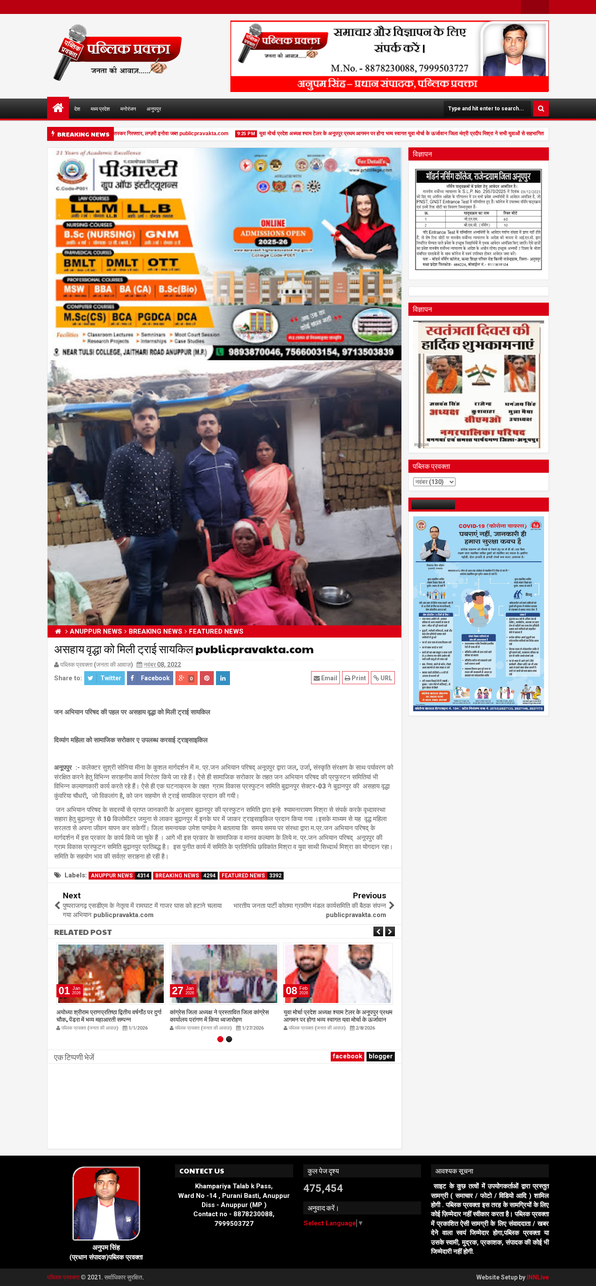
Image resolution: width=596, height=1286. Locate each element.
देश (77, 108)
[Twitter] (542, 7)
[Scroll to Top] (583, 1273)
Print (358, 678)
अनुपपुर (154, 108)
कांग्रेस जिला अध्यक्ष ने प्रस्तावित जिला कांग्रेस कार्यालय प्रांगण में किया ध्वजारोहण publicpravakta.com (219, 1019)
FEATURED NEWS (251, 876)
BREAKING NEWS (185, 876)
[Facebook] (528, 7)
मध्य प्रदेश (100, 108)
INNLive (538, 1277)
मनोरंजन (128, 108)
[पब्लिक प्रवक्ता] (58, 108)
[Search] (541, 108)
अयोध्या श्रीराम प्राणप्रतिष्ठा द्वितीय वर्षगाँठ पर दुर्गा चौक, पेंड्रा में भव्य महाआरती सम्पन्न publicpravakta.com (108, 1019)
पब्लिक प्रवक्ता (64, 1277)
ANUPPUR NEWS (120, 876)
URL (385, 678)
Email (328, 678)
